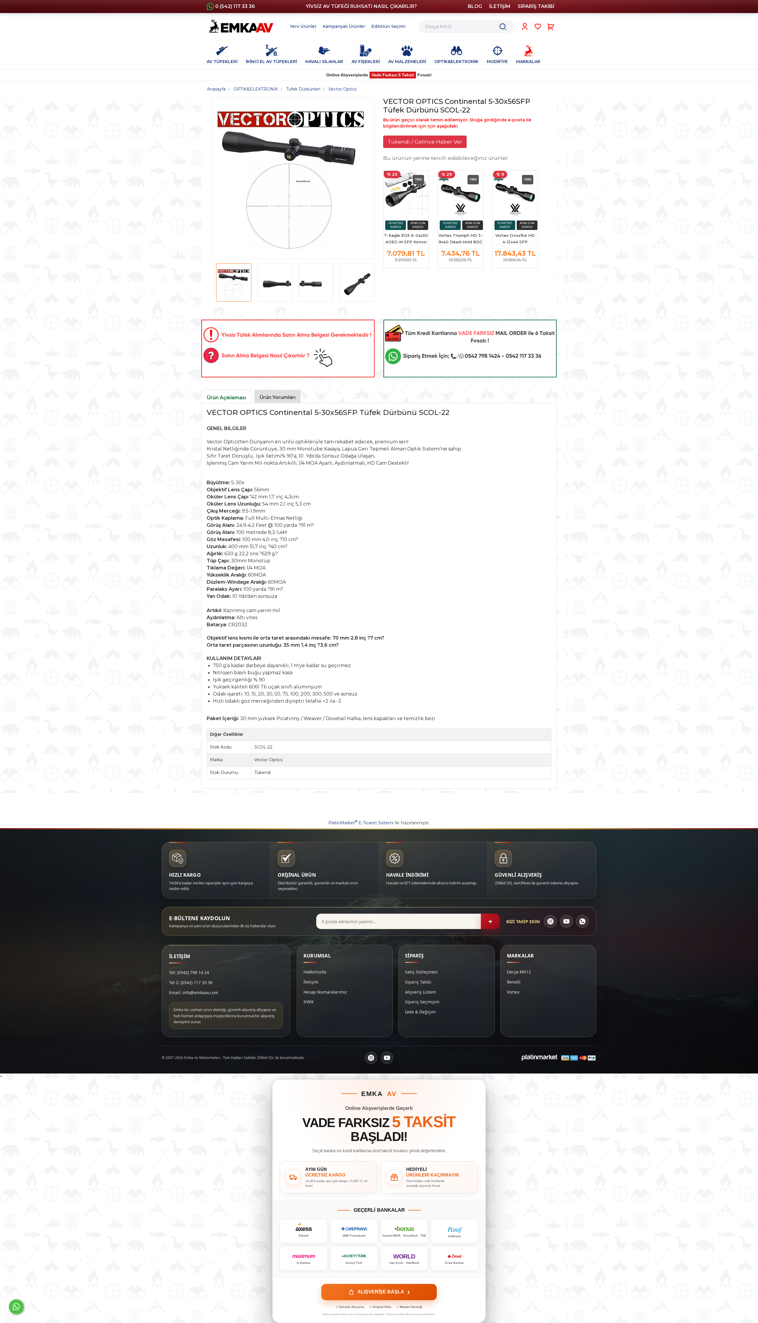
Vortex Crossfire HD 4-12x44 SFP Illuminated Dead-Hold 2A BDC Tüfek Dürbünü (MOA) (515, 239)
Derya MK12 (519, 972)
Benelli (514, 982)
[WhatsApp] (582, 921)
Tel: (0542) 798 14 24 (189, 972)
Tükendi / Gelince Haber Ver (425, 142)
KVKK (308, 1002)
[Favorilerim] (538, 26)
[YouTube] (566, 921)
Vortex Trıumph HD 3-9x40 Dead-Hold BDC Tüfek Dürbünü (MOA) (460, 239)
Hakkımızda (314, 972)
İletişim (310, 982)
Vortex (513, 992)
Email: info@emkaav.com (193, 992)
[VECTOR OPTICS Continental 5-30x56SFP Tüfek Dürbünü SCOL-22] (291, 178)
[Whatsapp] (16, 1306)
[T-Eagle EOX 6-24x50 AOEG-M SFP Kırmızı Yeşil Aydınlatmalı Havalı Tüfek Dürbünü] (406, 193)
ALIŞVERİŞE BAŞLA (383, 1291)
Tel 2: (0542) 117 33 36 (191, 982)
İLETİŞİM (499, 6)
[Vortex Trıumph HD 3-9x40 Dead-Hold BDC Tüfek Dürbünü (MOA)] (460, 193)
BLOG (475, 6)
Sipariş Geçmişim (422, 1002)
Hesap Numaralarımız (325, 992)
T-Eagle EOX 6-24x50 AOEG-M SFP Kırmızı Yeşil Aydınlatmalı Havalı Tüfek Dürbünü (406, 239)
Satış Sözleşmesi (421, 972)
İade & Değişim (420, 1012)
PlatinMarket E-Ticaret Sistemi (361, 822)
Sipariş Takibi (418, 982)
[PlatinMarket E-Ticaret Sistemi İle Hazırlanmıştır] (539, 1058)
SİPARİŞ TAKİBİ (536, 6)
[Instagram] (550, 921)
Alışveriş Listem (420, 992)
